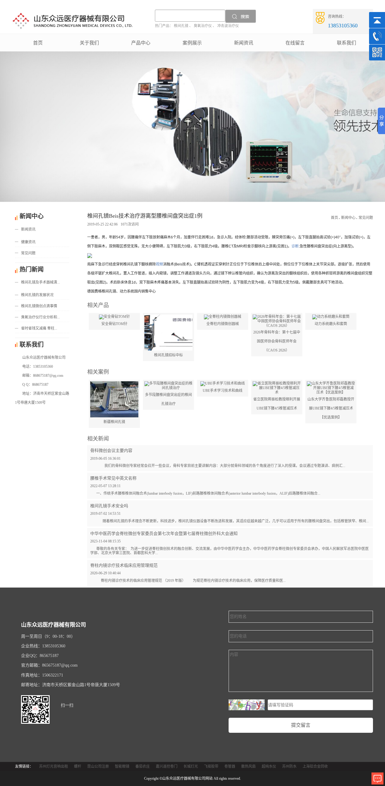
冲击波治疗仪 (228, 26)
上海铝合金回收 (315, 766)
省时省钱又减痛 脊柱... (39, 328)
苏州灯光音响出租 (53, 766)
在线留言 (295, 42)
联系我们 (346, 42)
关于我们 (89, 42)
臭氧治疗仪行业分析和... (40, 317)
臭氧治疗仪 (203, 26)
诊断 (295, 246)
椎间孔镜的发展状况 (37, 295)
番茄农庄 (142, 766)
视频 (159, 264)
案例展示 (192, 42)
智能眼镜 (122, 766)
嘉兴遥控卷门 (166, 766)
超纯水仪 (269, 766)
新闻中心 (348, 218)
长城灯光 (190, 766)
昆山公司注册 (98, 766)
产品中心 (140, 42)
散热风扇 (248, 766)
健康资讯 (28, 242)
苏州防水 (289, 766)
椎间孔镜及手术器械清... (40, 282)
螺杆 (77, 766)
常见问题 (28, 253)
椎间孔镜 (181, 26)
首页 (38, 42)
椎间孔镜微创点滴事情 (39, 306)
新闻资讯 (243, 42)
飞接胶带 (211, 766)
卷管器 (229, 766)
